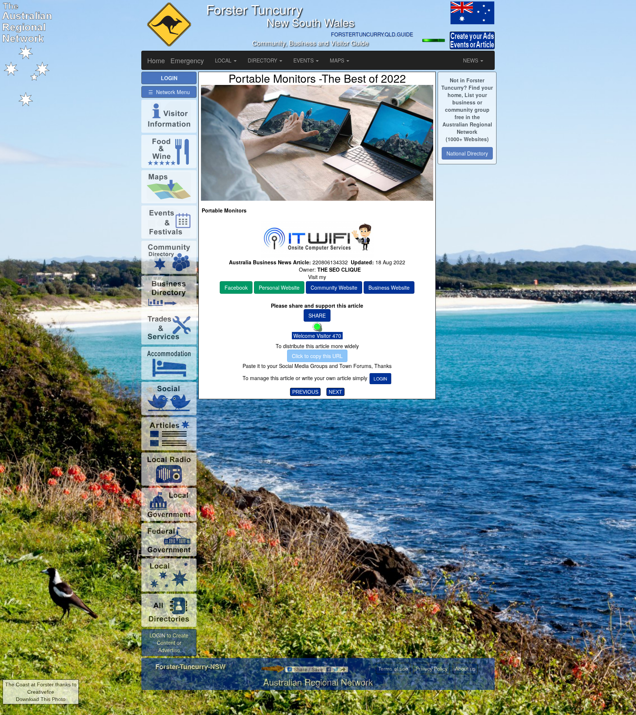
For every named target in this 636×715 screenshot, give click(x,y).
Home (156, 60)
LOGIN (380, 378)
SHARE (317, 315)
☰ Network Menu (169, 92)
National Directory (467, 153)
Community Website (334, 287)
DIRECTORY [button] (263, 60)
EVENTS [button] (304, 60)
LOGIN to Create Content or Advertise (168, 643)
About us (465, 669)
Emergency (187, 60)
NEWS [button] (471, 60)
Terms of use (393, 669)
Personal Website (279, 287)
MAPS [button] (338, 60)
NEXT (335, 392)
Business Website (389, 287)
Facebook (236, 287)
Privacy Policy (432, 669)
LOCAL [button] (224, 60)
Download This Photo (41, 699)
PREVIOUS (305, 392)
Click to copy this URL (317, 356)
